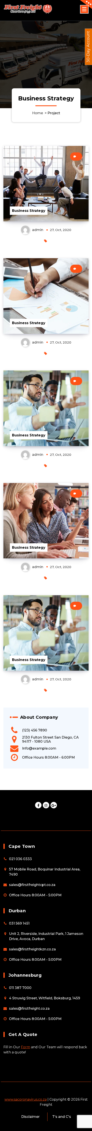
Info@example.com (39, 748)
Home (37, 113)
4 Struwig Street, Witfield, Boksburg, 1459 (44, 998)
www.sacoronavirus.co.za (25, 1099)
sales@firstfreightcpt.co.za (32, 885)
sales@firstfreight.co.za (29, 1008)
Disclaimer (30, 1117)
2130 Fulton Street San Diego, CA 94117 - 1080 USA (50, 739)
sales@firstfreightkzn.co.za (32, 949)
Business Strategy (28, 211)
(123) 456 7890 (34, 730)
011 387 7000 (20, 988)
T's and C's (61, 1117)
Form (25, 1047)
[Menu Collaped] (84, 9)
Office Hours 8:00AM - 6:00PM (48, 757)
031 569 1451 (19, 923)
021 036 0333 (20, 859)
